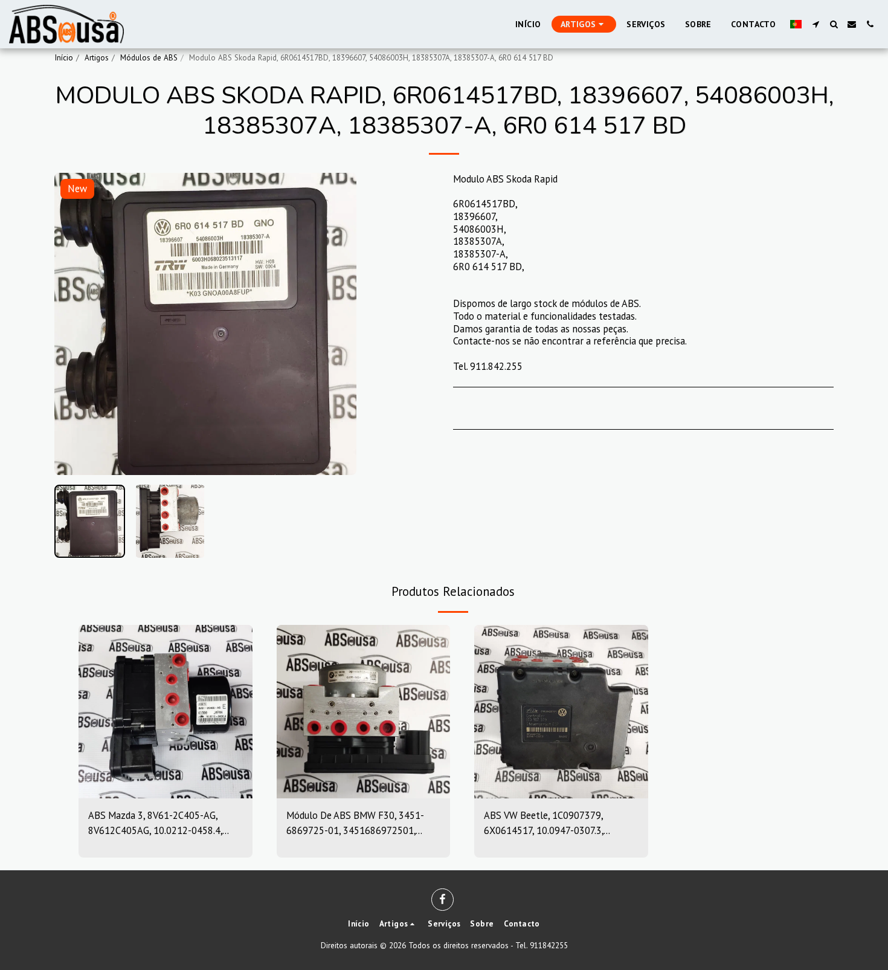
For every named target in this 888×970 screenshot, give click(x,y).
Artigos (97, 58)
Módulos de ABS (149, 58)
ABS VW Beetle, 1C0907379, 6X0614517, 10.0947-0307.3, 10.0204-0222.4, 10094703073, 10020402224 (550, 823)
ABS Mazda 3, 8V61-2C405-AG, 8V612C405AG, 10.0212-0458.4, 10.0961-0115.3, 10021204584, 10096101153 (155, 823)
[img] (166, 712)
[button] (815, 24)
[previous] (73, 324)
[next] (337, 324)
